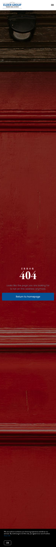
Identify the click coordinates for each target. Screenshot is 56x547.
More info (7, 535)
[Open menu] (52, 5)
